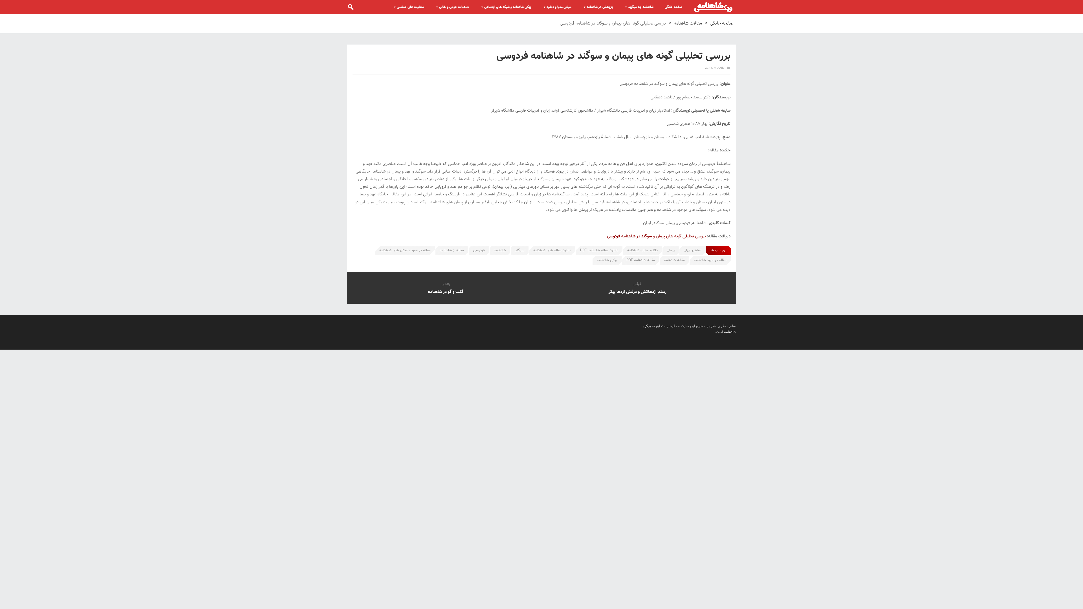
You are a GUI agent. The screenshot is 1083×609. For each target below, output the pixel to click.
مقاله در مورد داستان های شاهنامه (405, 250)
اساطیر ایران (692, 250)
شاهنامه (500, 250)
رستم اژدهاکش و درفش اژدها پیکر (637, 292)
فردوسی (479, 250)
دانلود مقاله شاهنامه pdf (599, 250)
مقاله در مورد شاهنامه (710, 260)
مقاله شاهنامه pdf (640, 260)
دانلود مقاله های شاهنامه (552, 250)
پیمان (671, 250)
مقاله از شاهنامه (452, 250)
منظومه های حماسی (410, 7)
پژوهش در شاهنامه (600, 7)
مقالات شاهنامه (688, 23)
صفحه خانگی (673, 7)
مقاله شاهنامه (674, 260)
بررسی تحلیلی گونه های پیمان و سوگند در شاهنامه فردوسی (656, 236)
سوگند (519, 250)
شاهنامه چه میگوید (640, 7)
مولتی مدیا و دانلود (559, 7)
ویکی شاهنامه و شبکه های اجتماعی (507, 7)
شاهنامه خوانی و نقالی (454, 7)
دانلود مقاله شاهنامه (642, 250)
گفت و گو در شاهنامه (445, 292)
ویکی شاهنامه (607, 260)
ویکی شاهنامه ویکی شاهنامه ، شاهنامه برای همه (713, 7)
